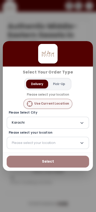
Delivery (37, 84)
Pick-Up (59, 84)
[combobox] (12, 123)
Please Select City (23, 113)
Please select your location (31, 133)
